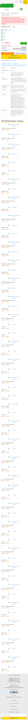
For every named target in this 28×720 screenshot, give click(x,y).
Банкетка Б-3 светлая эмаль (8, 219)
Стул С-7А (3, 515)
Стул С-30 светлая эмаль (7, 363)
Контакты (14, 695)
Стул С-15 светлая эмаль (7, 606)
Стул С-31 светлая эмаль (7, 381)
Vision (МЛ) (23, 50)
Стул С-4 (3, 414)
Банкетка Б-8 (4, 290)
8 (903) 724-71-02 (14, 680)
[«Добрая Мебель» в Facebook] (14, 692)
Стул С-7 (3, 497)
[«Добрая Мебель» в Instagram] (12, 692)
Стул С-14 (3, 596)
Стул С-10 (3, 578)
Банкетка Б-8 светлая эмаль (8, 282)
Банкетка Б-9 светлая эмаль (8, 300)
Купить (24, 43)
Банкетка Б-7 (4, 272)
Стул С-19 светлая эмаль (7, 660)
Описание (13, 60)
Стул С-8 (3, 533)
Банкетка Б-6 (4, 254)
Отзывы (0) (15, 63)
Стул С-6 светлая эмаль (7, 479)
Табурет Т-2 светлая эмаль (8, 138)
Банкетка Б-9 (4, 308)
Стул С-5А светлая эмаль (7, 460)
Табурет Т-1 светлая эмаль (8, 148)
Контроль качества (14, 703)
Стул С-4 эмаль (5, 406)
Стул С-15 (3, 614)
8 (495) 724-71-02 (14, 679)
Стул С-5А (3, 469)
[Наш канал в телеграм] (17, 692)
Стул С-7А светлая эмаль (7, 507)
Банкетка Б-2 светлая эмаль (8, 201)
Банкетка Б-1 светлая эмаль (8, 182)
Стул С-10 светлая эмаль (7, 570)
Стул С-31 (3, 389)
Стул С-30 (3, 371)
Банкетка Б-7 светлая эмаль (8, 263)
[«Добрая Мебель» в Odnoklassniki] (16, 692)
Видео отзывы (14, 709)
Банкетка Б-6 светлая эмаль (8, 245)
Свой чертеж (14, 706)
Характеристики (6, 60)
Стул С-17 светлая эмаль (7, 642)
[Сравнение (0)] (21, 1)
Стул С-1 (3, 326)
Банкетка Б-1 (4, 191)
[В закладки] (11, 26)
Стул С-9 (3, 542)
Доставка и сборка (6, 63)
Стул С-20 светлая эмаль (7, 551)
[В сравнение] (14, 26)
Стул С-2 (3, 335)
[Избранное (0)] (17, 1)
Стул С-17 (3, 651)
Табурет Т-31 (4, 156)
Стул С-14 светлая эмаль (7, 588)
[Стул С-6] (16, 30)
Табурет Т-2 (4, 164)
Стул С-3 (3, 353)
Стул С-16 (3, 632)
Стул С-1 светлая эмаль (7, 318)
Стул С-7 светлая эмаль (7, 488)
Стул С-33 (3, 398)
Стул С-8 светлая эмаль (7, 525)
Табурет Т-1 (4, 173)
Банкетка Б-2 (4, 209)
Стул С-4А (3, 432)
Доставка (14, 700)
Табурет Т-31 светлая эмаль (8, 128)
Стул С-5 (3, 451)
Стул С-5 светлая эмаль (7, 442)
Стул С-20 (3, 560)
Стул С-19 (3, 669)
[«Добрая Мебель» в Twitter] (11, 692)
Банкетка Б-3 (4, 227)
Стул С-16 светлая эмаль (7, 624)
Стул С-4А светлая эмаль (7, 424)
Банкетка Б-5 (4, 235)
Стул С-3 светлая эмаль (7, 345)
